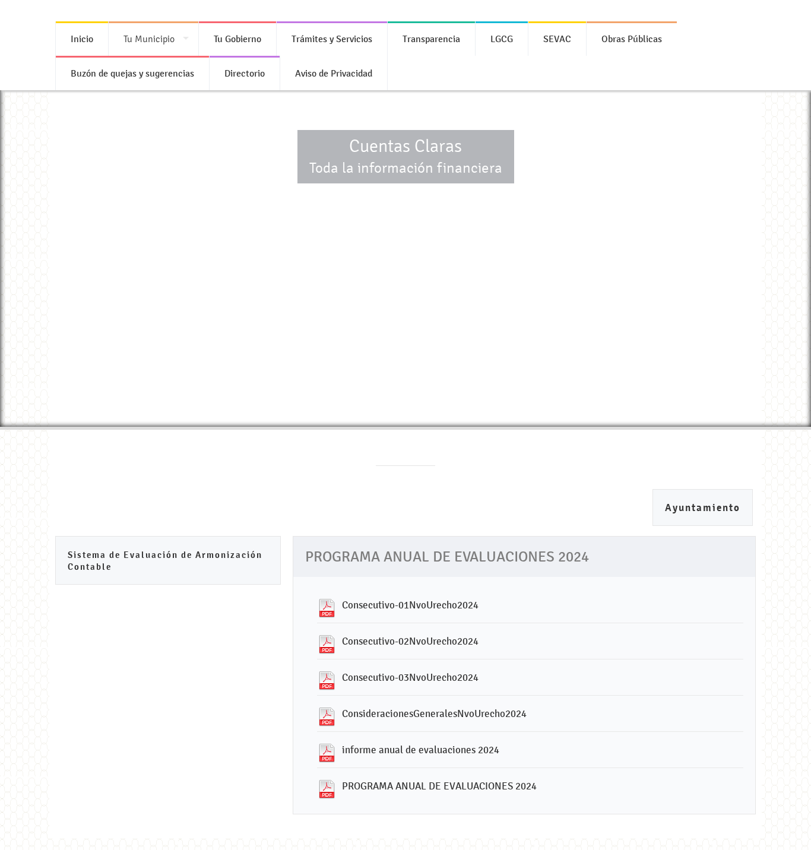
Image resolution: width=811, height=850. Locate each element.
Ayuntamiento (702, 508)
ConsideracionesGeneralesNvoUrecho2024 (434, 713)
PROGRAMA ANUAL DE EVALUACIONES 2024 (439, 786)
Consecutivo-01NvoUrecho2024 (410, 605)
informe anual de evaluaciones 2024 (420, 750)
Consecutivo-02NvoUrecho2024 (410, 641)
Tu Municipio (149, 39)
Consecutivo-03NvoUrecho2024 (410, 677)
